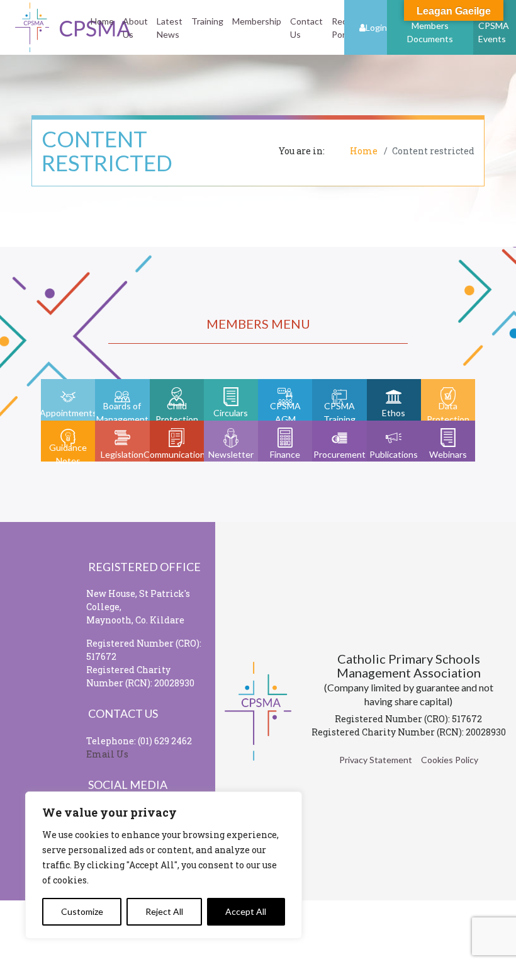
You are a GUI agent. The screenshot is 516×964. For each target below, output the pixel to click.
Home (102, 21)
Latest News (169, 28)
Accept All (245, 911)
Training (207, 21)
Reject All (164, 911)
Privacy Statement (375, 759)
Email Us (107, 754)
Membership (256, 21)
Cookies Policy (449, 759)
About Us (135, 28)
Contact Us (306, 28)
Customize (82, 911)
